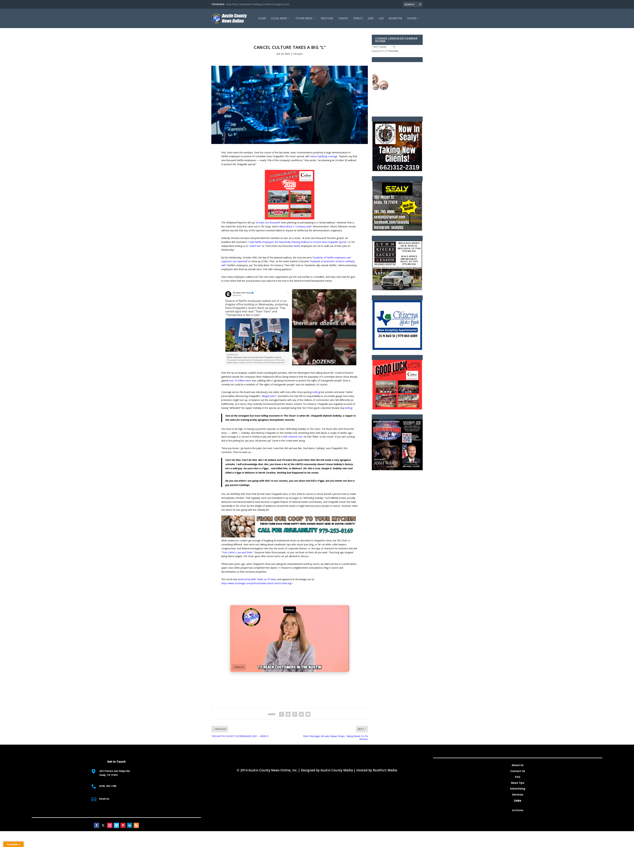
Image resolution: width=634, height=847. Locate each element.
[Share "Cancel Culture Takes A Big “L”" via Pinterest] (294, 714)
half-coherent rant (292, 436)
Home (262, 18)
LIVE (381, 18)
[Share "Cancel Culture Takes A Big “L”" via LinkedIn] (301, 714)
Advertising (517, 788)
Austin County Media (336, 770)
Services (517, 794)
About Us (518, 765)
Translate (393, 51)
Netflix (297, 245)
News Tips (517, 783)
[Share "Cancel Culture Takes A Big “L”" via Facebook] (281, 714)
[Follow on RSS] (136, 825)
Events (358, 18)
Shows (412, 18)
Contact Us (517, 771)
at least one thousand (268, 222)
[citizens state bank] (397, 349)
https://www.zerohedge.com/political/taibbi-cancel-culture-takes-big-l (256, 583)
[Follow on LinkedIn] (129, 825)
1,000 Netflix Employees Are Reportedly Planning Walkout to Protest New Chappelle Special (297, 242)
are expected (239, 261)
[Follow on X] (103, 825)
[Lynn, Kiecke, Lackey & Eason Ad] (397, 289)
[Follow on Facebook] (96, 825)
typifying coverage (327, 156)
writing (348, 407)
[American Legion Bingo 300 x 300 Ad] (397, 110)
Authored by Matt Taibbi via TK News (257, 579)
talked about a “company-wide (295, 226)
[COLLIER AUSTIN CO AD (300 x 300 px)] (289, 218)
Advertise (395, 18)
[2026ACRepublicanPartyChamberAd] (397, 469)
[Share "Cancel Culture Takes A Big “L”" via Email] (308, 714)
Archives (517, 810)
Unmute (239, 667)
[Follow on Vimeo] (116, 825)
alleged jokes (269, 396)
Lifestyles (298, 53)
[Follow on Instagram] (109, 825)
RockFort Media (385, 770)
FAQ (517, 777)
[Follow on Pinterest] (123, 825)
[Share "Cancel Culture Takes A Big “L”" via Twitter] (288, 714)
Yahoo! (314, 156)
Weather (327, 18)
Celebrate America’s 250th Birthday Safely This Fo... (253, 4)
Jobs (371, 18)
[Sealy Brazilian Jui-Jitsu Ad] (397, 229)
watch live (255, 245)
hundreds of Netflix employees (330, 257)
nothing (316, 392)
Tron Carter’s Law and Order (237, 552)
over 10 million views (240, 380)
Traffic (343, 18)
